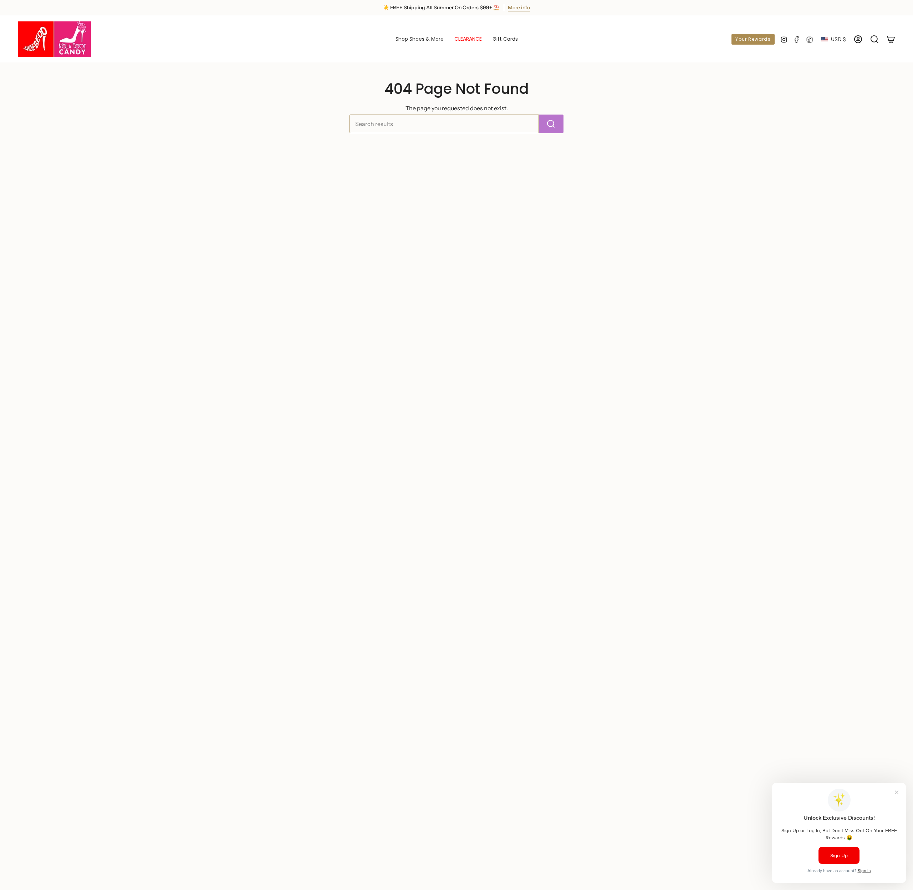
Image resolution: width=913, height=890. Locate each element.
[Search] (551, 124)
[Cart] (891, 39)
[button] (419, 39)
